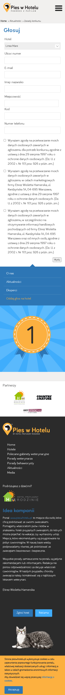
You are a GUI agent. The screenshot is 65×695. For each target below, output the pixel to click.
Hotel (8, 39)
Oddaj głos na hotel (18, 298)
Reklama (44, 612)
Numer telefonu (14, 123)
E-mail (9, 68)
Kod (7, 109)
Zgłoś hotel (23, 612)
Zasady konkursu (32, 21)
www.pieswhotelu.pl (21, 517)
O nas (10, 273)
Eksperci (11, 290)
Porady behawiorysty (20, 463)
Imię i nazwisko (14, 82)
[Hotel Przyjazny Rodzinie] (20, 495)
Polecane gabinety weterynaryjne (28, 454)
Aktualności (15, 21)
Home (4, 21)
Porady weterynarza (19, 458)
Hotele (11, 449)
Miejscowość (13, 96)
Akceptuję (13, 689)
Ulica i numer (13, 53)
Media (11, 472)
